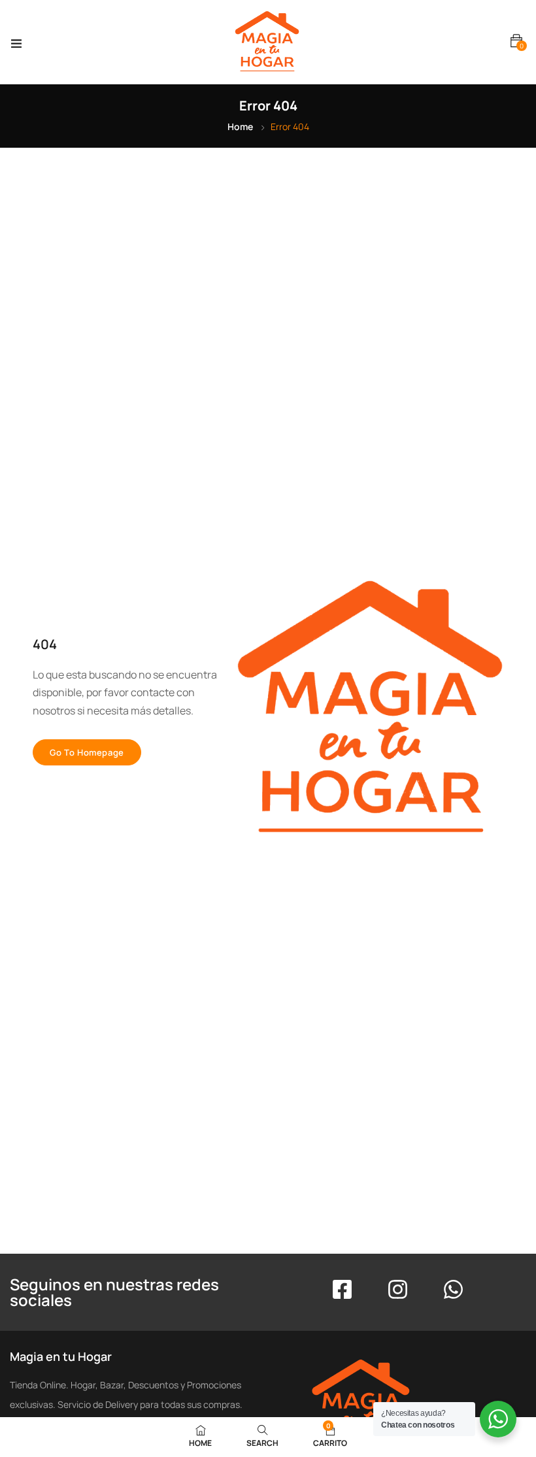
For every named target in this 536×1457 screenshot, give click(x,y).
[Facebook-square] (342, 1289)
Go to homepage (87, 752)
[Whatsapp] (453, 1289)
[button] (516, 41)
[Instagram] (398, 1289)
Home (240, 126)
